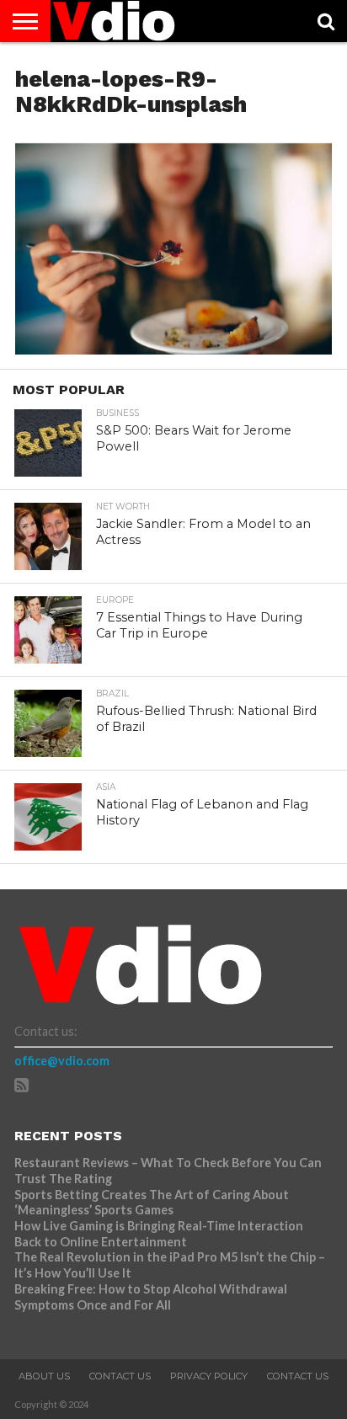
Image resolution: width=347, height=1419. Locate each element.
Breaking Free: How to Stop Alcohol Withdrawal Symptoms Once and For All (150, 1297)
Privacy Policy (209, 1376)
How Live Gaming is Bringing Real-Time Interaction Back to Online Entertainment (158, 1234)
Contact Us (120, 1376)
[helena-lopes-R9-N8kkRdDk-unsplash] (173, 349)
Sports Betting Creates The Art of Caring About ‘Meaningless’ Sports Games (151, 1202)
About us (44, 1376)
